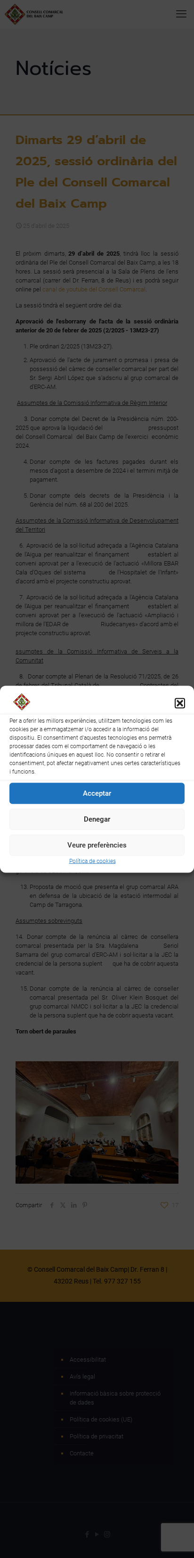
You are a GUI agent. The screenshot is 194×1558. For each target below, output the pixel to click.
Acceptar (97, 793)
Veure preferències (97, 845)
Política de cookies (92, 860)
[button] (180, 703)
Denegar (97, 819)
